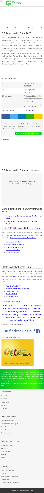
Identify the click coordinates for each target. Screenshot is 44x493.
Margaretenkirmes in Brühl (15, 244)
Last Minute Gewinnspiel (9, 424)
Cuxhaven (31, 309)
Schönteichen (34, 317)
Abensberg (23, 309)
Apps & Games (6, 451)
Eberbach (37, 306)
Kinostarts (4, 448)
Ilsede (28, 311)
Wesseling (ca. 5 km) (13, 286)
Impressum (5, 479)
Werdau (13, 320)
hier (28, 276)
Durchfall (4, 399)
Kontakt (3, 473)
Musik (3, 458)
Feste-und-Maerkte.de (13, 235)
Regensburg (20, 311)
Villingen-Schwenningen (12, 317)
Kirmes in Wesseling (12, 252)
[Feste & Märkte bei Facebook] (22, 334)
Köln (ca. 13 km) (11, 294)
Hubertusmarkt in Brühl (13, 242)
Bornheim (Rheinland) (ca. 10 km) (17, 288)
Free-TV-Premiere (7, 445)
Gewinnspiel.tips (6, 433)
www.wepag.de (29, 110)
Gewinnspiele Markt (7, 420)
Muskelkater (5, 402)
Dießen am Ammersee (17, 306)
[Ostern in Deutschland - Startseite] (21, 3)
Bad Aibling (13, 315)
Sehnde (6, 305)
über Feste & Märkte (8, 470)
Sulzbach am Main (25, 320)
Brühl (15, 276)
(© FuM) (27, 64)
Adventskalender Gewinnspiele (11, 427)
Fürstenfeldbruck (9, 312)
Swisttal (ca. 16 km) (12, 296)
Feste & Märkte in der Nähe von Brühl (23, 238)
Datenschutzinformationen (10, 482)
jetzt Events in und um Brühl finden (28, 133)
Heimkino (4, 454)
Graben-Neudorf (10, 308)
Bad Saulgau (36, 314)
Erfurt (25, 317)
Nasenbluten (5, 396)
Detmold (38, 308)
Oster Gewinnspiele (7, 430)
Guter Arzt (4, 405)
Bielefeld (28, 305)
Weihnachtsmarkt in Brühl (14, 247)
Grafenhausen (24, 315)
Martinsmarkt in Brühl (13, 250)
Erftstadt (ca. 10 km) (13, 291)
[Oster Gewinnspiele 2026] (17, 366)
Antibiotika (4, 408)
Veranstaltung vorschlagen (10, 476)
